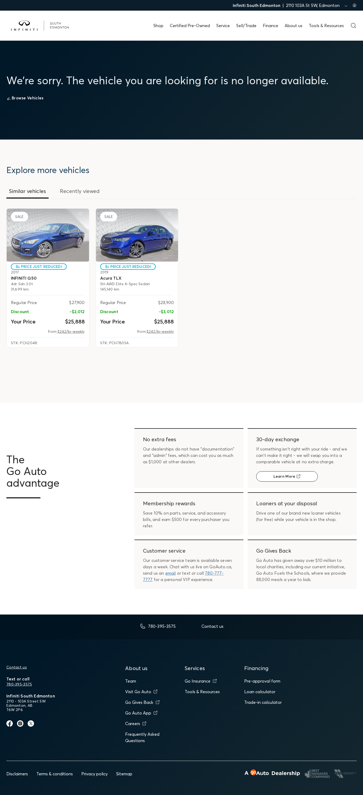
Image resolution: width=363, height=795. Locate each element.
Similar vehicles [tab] (27, 191)
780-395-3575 (19, 684)
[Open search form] (353, 25)
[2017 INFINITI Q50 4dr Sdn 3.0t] (48, 235)
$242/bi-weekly (71, 331)
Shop (158, 25)
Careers (132, 723)
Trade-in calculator (263, 702)
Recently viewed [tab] (80, 191)
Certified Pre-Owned (190, 25)
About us (293, 25)
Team (130, 681)
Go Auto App (138, 713)
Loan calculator (259, 691)
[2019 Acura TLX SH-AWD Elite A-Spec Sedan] (137, 235)
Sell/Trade (246, 25)
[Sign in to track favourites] (81, 215)
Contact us (16, 667)
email (170, 573)
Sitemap (124, 773)
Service (223, 25)
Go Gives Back (139, 702)
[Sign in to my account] (354, 5)
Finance (270, 25)
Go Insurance (197, 681)
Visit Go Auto (138, 691)
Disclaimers (17, 773)
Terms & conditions (54, 773)
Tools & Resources (326, 25)
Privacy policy (94, 773)
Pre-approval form (262, 681)
